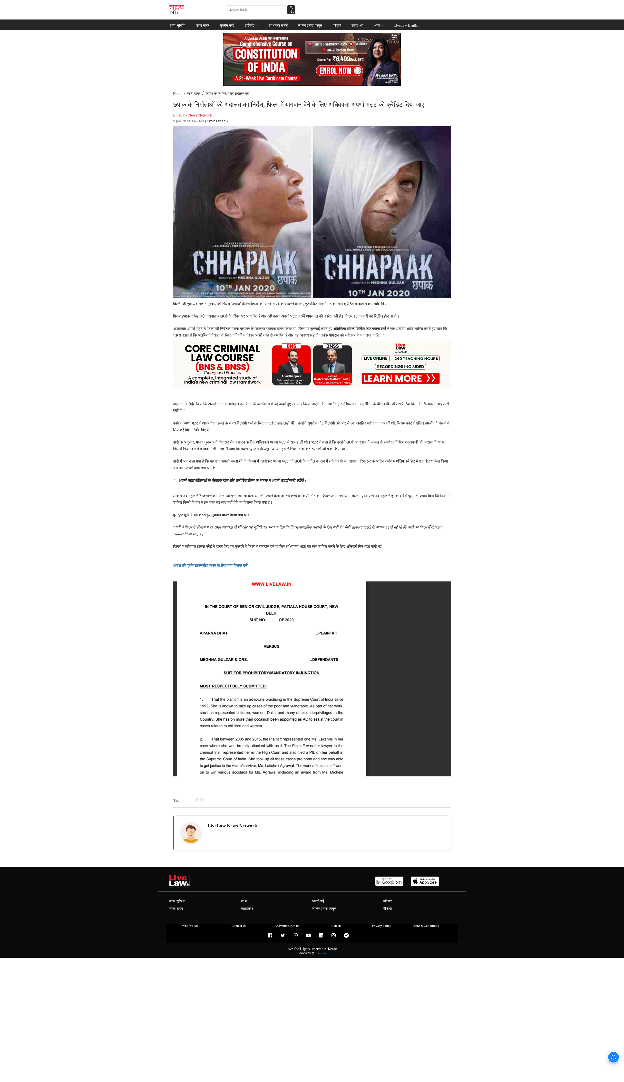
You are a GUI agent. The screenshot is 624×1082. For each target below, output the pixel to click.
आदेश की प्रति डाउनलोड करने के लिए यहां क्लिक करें (210, 565)
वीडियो (337, 25)
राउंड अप (357, 25)
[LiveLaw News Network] (191, 833)
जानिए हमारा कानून (310, 25)
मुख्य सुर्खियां (177, 25)
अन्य (377, 25)
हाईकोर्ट (250, 25)
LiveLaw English (406, 25)
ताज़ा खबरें (194, 94)
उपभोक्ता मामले (278, 25)
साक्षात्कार (247, 908)
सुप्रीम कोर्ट (227, 25)
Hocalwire (320, 953)
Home (177, 94)
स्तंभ (244, 901)
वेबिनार (387, 901)
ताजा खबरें (202, 25)
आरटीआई (318, 901)
